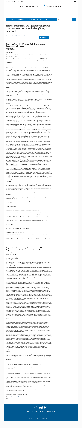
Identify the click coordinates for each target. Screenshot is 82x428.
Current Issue (21, 19)
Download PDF (45, 37)
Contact (8, 1)
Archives (39, 19)
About (46, 19)
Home (13, 19)
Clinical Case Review (15, 396)
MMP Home (20, 1)
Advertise (14, 1)
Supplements (31, 19)
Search (74, 19)
